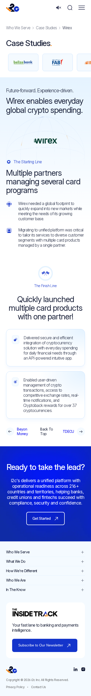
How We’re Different (21, 571)
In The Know (15, 589)
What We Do (16, 561)
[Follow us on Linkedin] (75, 669)
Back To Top (46, 431)
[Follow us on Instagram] (83, 669)
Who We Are (16, 580)
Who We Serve (18, 27)
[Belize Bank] (23, 62)
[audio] (58, 7)
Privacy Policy (15, 687)
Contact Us (38, 687)
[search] (70, 7)
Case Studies (46, 27)
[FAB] (57, 62)
